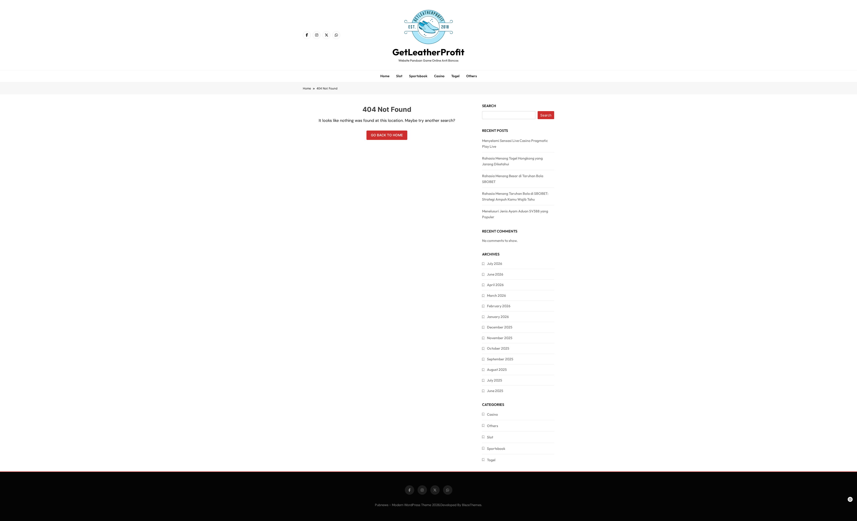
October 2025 (498, 348)
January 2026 (498, 316)
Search (489, 106)
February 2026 (498, 306)
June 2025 (495, 390)
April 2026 (495, 284)
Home (384, 76)
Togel (455, 76)
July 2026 (494, 263)
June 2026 (495, 274)
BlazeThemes (471, 505)
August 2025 (497, 369)
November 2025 (499, 338)
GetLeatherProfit (428, 52)
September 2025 (500, 359)
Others (471, 76)
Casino (439, 76)
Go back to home (387, 135)
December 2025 (499, 327)
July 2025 (494, 380)
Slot (399, 76)
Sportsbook (418, 76)
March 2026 (496, 295)
